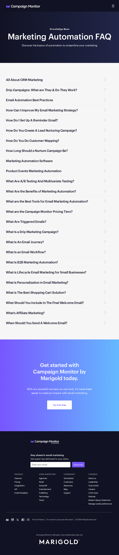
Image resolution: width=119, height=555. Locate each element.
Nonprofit (43, 485)
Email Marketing (47, 474)
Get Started (68, 478)
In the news (93, 492)
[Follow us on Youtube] (7, 519)
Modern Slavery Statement (99, 500)
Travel (41, 500)
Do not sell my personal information (60, 519)
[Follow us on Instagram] (28, 519)
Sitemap (91, 496)
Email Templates (21, 492)
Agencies (43, 478)
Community (69, 474)
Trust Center (93, 485)
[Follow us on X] (17, 519)
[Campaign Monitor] (44, 441)
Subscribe (78, 464)
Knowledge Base (59, 28)
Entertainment (45, 489)
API (15, 489)
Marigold (56, 534)
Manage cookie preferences (100, 503)
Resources (68, 485)
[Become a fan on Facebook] (23, 519)
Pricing (17, 481)
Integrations (19, 485)
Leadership (93, 481)
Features (18, 478)
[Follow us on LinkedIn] (12, 519)
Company (93, 474)
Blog (65, 489)
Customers (68, 481)
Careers (91, 489)
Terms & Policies (38, 519)
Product (18, 474)
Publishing (43, 492)
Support (67, 492)
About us (92, 478)
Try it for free (59, 404)
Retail (41, 481)
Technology (44, 496)
